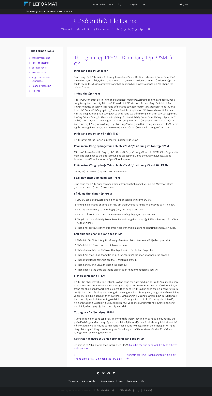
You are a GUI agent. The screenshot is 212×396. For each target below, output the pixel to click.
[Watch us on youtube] (108, 373)
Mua (111, 4)
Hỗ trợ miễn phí (107, 381)
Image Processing (41, 85)
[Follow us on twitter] (103, 373)
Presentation (39, 72)
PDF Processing (40, 62)
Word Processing (41, 57)
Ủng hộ (121, 4)
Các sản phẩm (98, 4)
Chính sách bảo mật (104, 390)
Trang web (133, 4)
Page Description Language (41, 79)
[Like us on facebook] (98, 373)
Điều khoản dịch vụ (129, 390)
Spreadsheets (39, 67)
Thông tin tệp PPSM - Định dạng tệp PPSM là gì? (123, 60)
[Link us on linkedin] (113, 373)
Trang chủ (73, 381)
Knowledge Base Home (38, 11)
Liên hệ (148, 390)
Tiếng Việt (183, 4)
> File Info (53, 11)
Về (143, 4)
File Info (36, 90)
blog (121, 381)
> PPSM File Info (65, 11)
